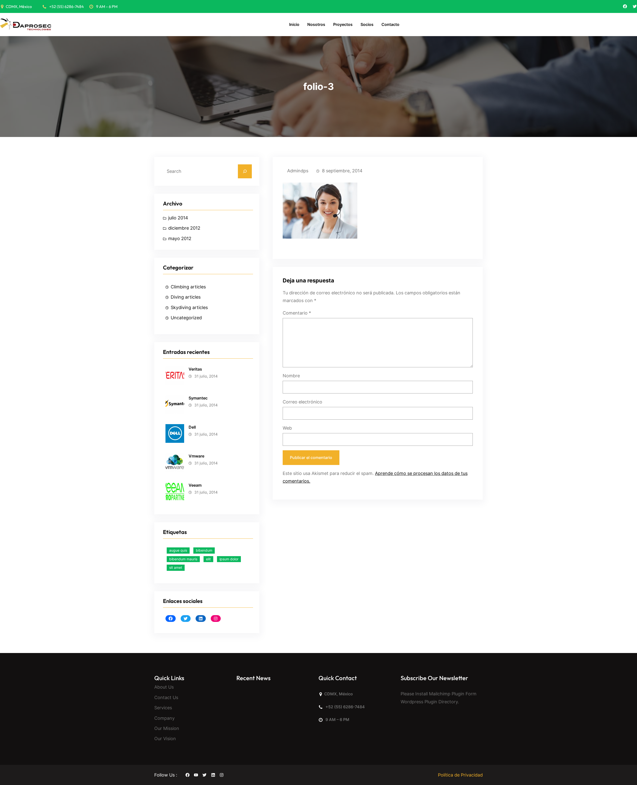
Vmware (196, 456)
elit (208, 559)
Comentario (297, 313)
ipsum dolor (228, 559)
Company (164, 718)
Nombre (291, 375)
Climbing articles (188, 286)
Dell (192, 427)
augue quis (178, 550)
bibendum (204, 550)
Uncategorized (186, 317)
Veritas (195, 369)
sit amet (175, 567)
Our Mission (166, 728)
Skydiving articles (189, 307)
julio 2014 (178, 217)
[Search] (245, 171)
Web (287, 428)
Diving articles (186, 297)
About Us (164, 687)
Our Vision (165, 738)
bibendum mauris (183, 559)
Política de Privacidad (460, 775)
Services (163, 707)
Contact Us (166, 697)
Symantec (198, 397)
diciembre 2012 (184, 228)
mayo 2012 (179, 238)
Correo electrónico (302, 401)
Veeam (195, 485)
